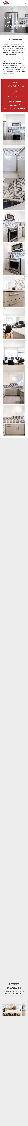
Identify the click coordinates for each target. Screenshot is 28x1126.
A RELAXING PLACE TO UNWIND (11, 1016)
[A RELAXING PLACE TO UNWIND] (8, 1010)
